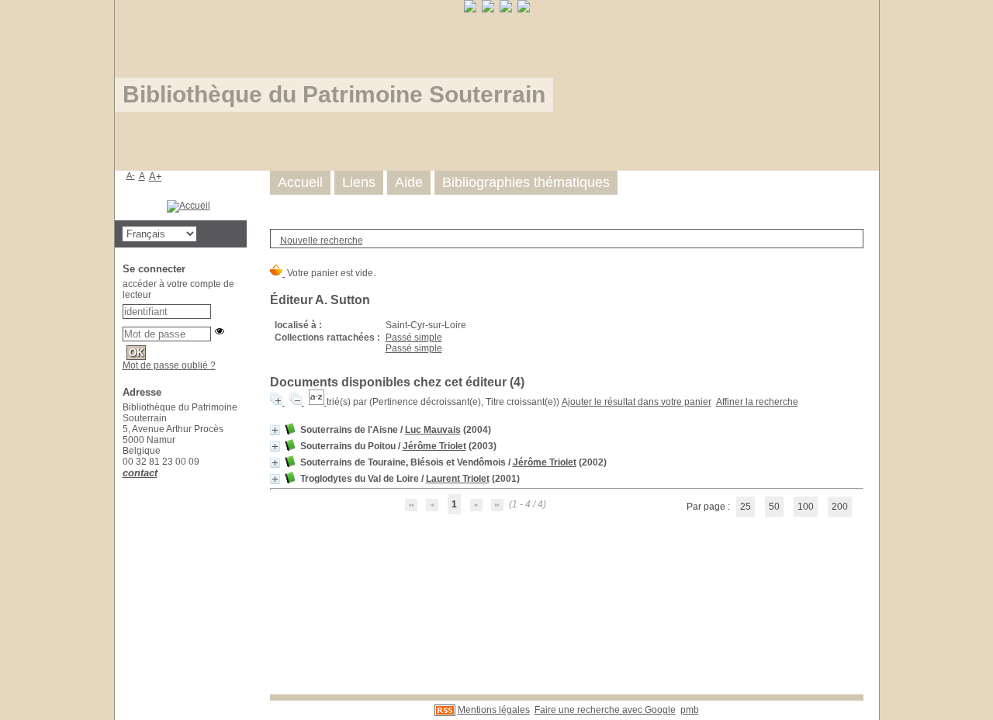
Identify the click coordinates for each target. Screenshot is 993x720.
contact (140, 473)
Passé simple (414, 337)
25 (745, 506)
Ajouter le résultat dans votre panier (636, 401)
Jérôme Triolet (434, 446)
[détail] (275, 430)
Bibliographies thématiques (526, 182)
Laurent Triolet (458, 478)
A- (130, 175)
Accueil (300, 182)
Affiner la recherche (757, 401)
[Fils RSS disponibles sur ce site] (444, 709)
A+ (155, 176)
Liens (358, 182)
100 (806, 506)
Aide (409, 182)
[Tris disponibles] (318, 401)
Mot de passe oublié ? (169, 365)
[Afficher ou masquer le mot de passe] (219, 331)
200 (840, 506)
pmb (689, 709)
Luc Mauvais (433, 429)
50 (774, 506)
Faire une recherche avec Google (605, 709)
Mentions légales (494, 709)
